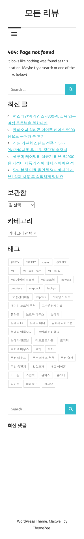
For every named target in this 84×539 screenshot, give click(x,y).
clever (46, 262)
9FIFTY (15, 262)
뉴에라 (55, 314)
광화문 (15, 314)
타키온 (15, 384)
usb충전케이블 (20, 297)
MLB (13, 270)
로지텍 (64, 340)
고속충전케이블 (52, 305)
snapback (35, 288)
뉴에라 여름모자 (21, 331)
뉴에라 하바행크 (48, 331)
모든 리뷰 (42, 12)
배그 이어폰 (58, 366)
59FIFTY (31, 262)
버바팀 (15, 375)
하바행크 (32, 384)
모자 (51, 349)
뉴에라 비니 (37, 323)
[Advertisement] (41, 468)
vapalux (41, 297)
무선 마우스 (18, 357)
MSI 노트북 (48, 279)
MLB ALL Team (32, 270)
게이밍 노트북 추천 (23, 305)
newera (66, 279)
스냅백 (30, 375)
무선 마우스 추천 (43, 357)
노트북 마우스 (35, 314)
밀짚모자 (38, 366)
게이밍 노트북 (61, 297)
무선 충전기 (18, 366)
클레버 (60, 375)
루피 (38, 349)
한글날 (48, 384)
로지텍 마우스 (20, 349)
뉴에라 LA (17, 323)
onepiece (16, 288)
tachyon (52, 288)
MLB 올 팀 (54, 270)
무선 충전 (67, 357)
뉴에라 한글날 (20, 340)
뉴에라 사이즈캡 (62, 323)
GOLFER (61, 262)
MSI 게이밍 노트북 (22, 279)
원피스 (45, 375)
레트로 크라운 (44, 340)
